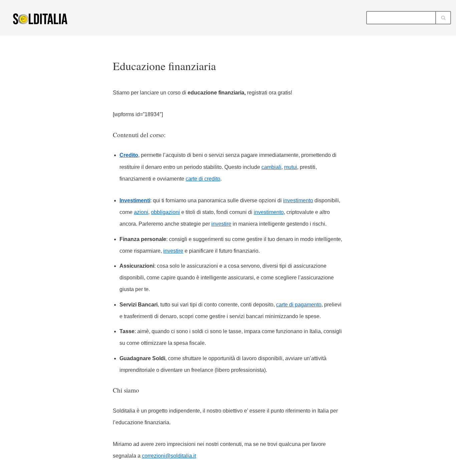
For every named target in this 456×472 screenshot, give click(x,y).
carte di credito (203, 179)
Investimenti (135, 200)
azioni (141, 212)
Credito (129, 155)
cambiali (271, 167)
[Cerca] (443, 17)
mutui (290, 167)
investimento (298, 200)
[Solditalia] (42, 18)
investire (221, 224)
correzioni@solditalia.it (169, 456)
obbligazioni (165, 212)
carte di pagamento (298, 304)
